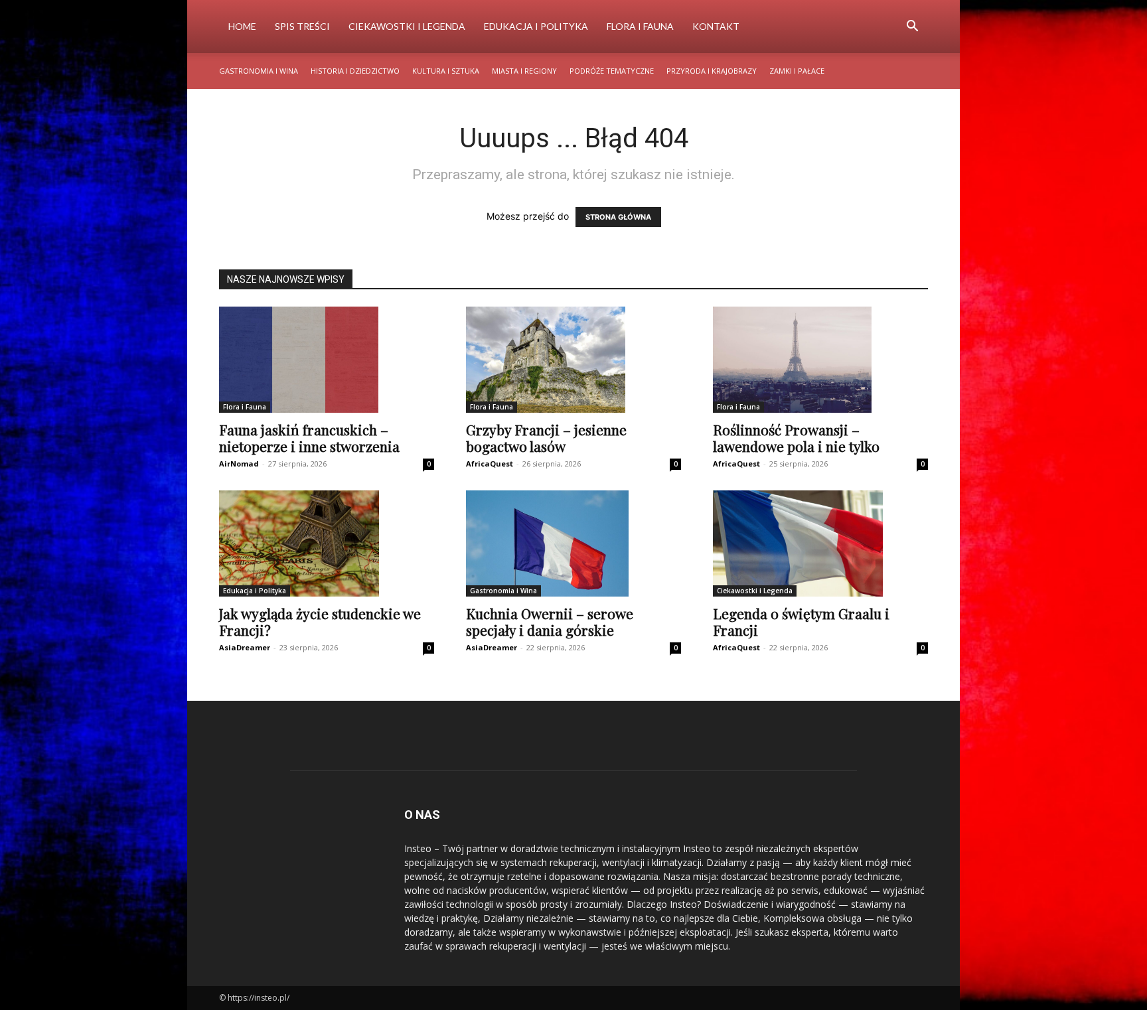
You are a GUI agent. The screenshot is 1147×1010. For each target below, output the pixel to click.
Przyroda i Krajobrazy (711, 71)
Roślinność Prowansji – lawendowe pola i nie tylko (796, 437)
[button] (912, 27)
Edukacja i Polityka (536, 26)
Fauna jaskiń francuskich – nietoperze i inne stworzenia (309, 437)
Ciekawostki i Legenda (406, 26)
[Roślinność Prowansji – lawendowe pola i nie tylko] (820, 360)
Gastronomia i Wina (258, 71)
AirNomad (239, 464)
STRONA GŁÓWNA (618, 217)
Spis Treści (302, 26)
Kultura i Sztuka (445, 71)
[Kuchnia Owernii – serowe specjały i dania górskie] (573, 543)
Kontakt (715, 26)
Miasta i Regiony (524, 71)
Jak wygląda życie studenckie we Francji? (320, 621)
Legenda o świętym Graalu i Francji (801, 621)
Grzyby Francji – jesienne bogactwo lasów (546, 437)
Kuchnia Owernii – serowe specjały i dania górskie (549, 621)
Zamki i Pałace (796, 71)
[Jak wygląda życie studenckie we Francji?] (326, 543)
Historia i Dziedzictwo (355, 71)
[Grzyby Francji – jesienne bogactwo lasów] (573, 360)
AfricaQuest (489, 464)
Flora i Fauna (640, 26)
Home (242, 26)
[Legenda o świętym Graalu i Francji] (820, 543)
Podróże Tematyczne (612, 71)
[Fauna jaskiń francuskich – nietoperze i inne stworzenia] (326, 360)
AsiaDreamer (244, 647)
